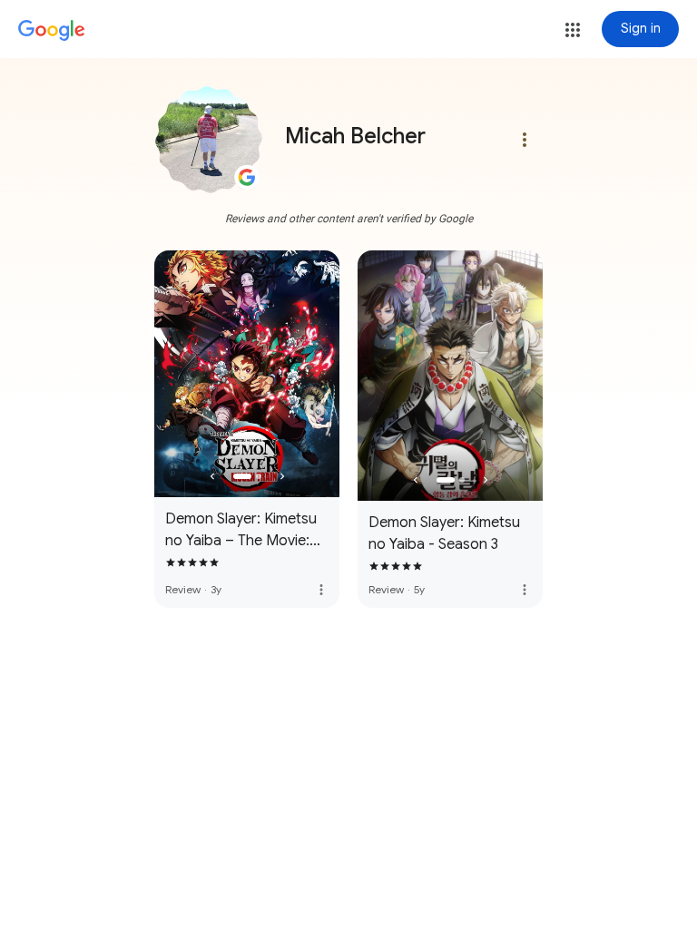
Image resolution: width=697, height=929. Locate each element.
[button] (573, 30)
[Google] (51, 31)
